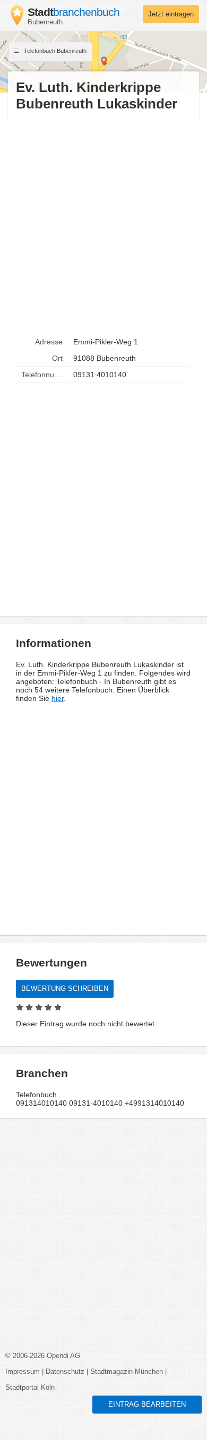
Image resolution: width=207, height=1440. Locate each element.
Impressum (22, 1371)
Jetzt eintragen (171, 14)
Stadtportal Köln (30, 1387)
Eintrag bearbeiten (147, 1404)
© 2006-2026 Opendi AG (42, 1356)
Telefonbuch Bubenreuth (54, 51)
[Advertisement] (103, 223)
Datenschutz (65, 1371)
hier (57, 698)
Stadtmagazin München (126, 1371)
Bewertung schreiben (64, 988)
